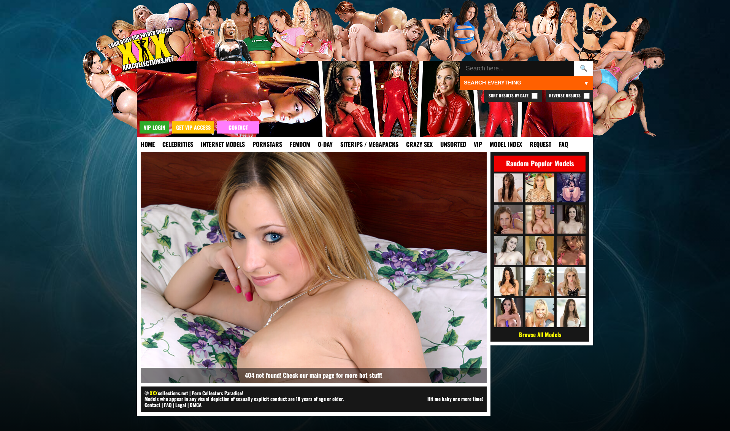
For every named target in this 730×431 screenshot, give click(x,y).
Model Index (506, 144)
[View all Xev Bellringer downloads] (508, 219)
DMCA (196, 405)
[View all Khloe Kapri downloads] (571, 250)
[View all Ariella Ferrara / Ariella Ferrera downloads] (508, 312)
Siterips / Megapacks (369, 144)
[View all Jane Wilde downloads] (571, 281)
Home (148, 144)
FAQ (563, 144)
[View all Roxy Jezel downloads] (539, 187)
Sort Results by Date (509, 95)
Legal (180, 405)
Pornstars (267, 144)
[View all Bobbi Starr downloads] (571, 219)
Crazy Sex (419, 144)
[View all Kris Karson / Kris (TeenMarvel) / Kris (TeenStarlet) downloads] (508, 187)
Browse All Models (540, 334)
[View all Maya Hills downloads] (539, 219)
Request (540, 144)
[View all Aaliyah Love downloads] (539, 281)
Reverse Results (565, 95)
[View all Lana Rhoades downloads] (571, 312)
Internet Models (223, 144)
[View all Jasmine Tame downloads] (539, 312)
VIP (478, 144)
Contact (152, 405)
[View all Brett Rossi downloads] (539, 250)
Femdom (300, 144)
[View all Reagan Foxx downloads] (508, 281)
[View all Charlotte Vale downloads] (508, 250)
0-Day (325, 144)
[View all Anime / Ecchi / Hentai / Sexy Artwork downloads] (571, 187)
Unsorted (453, 144)
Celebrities (177, 144)
